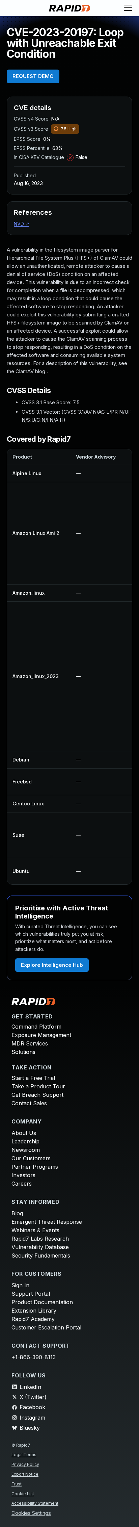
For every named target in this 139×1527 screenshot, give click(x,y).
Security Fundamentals (40, 1255)
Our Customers (31, 1158)
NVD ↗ (21, 224)
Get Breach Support (37, 1094)
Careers (21, 1183)
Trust (16, 1483)
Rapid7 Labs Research (40, 1238)
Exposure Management (41, 1035)
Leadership (25, 1141)
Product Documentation (42, 1302)
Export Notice (24, 1474)
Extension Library (33, 1310)
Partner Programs (34, 1166)
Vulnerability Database (40, 1247)
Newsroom (25, 1149)
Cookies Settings (31, 1513)
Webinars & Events (35, 1230)
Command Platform (36, 1026)
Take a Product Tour (38, 1086)
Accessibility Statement (34, 1503)
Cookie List (22, 1493)
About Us (23, 1133)
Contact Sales (29, 1103)
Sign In (20, 1285)
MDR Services (29, 1043)
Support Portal (30, 1293)
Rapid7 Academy (33, 1319)
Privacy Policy (25, 1464)
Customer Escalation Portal (46, 1327)
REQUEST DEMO (33, 76)
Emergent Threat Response (46, 1221)
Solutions (23, 1052)
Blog (17, 1213)
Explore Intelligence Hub (52, 965)
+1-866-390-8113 (33, 1357)
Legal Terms (23, 1454)
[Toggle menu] (128, 8)
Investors (23, 1175)
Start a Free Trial (33, 1078)
